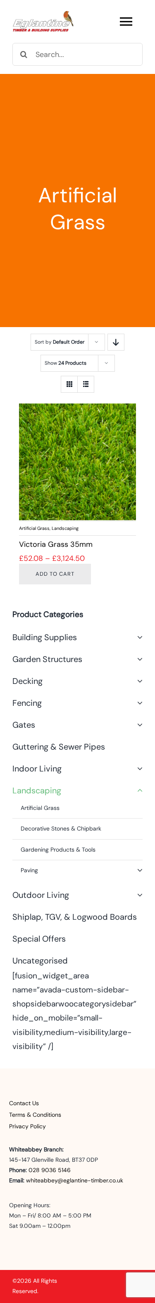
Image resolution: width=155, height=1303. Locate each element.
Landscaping (65, 528)
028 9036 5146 (50, 1170)
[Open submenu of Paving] (140, 870)
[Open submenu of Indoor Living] (138, 768)
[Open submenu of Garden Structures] (138, 659)
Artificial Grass (34, 528)
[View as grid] (69, 384)
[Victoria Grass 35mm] (77, 461)
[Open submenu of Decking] (138, 681)
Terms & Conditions (35, 1114)
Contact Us (24, 1103)
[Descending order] (116, 342)
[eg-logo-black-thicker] (43, 14)
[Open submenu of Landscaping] (138, 790)
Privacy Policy (27, 1126)
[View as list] (86, 384)
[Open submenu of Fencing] (138, 702)
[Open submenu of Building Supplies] (138, 637)
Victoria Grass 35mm (56, 544)
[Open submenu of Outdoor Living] (138, 895)
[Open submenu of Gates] (138, 724)
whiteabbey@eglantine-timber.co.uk (74, 1180)
